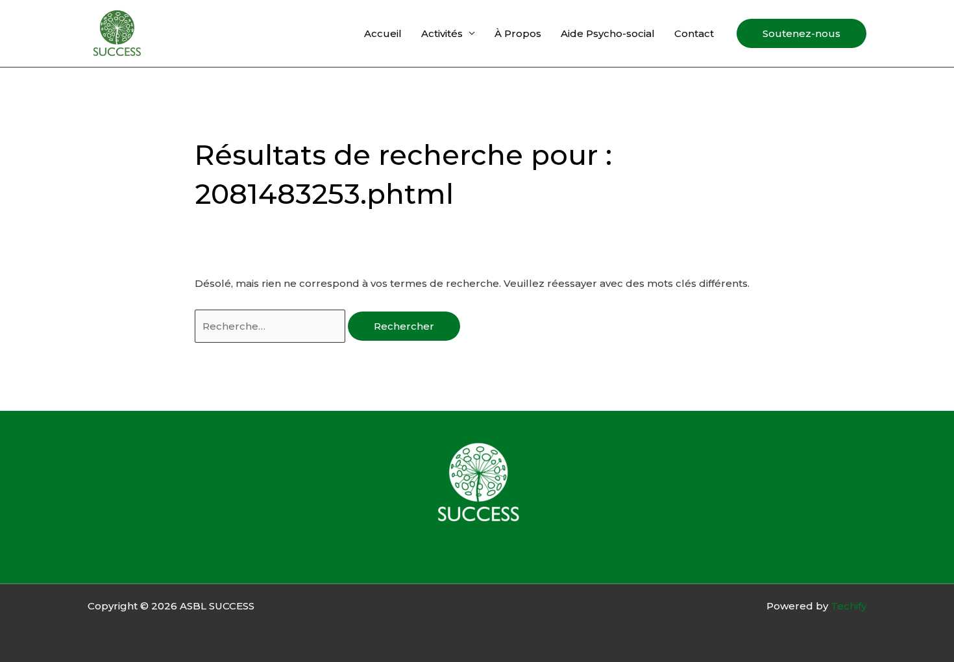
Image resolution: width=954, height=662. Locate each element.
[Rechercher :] (271, 326)
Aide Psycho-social (608, 33)
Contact (694, 33)
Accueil (383, 33)
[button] (801, 33)
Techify (848, 606)
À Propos (518, 33)
